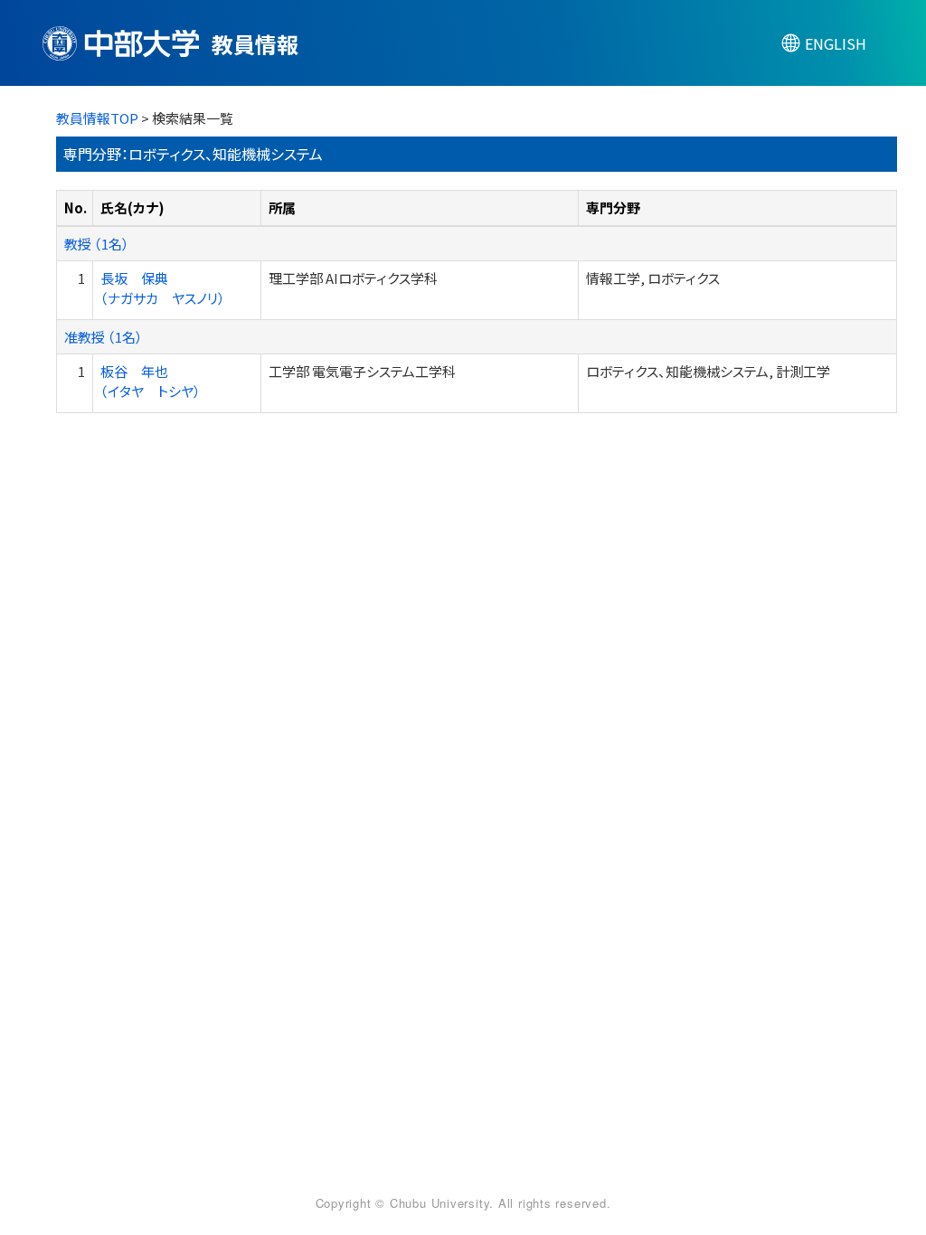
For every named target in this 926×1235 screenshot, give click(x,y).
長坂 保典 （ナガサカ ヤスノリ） (162, 287)
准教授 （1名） (103, 336)
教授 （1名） (96, 243)
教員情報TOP (97, 117)
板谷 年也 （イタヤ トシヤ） (150, 381)
